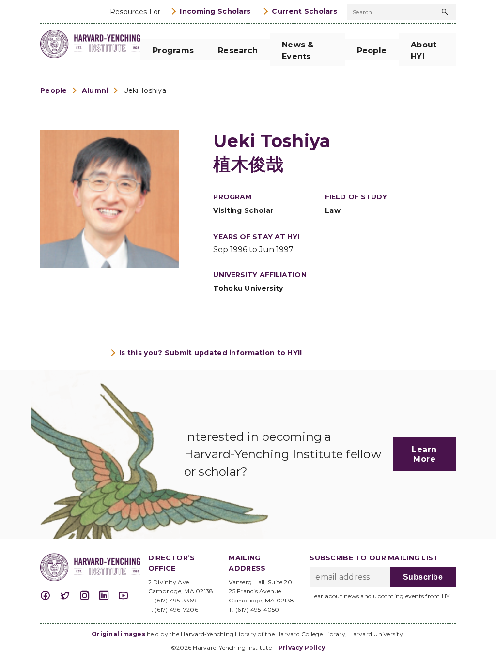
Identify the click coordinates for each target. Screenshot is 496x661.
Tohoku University (248, 288)
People (53, 90)
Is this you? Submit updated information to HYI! (210, 352)
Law (333, 210)
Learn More (424, 454)
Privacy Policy (302, 647)
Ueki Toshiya (144, 90)
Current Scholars (304, 11)
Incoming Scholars (215, 11)
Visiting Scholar (243, 210)
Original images (118, 634)
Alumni (95, 90)
